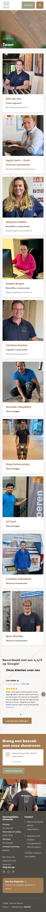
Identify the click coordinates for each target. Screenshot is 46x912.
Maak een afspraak (13, 771)
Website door (17, 907)
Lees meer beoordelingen (17, 721)
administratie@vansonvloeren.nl (22, 169)
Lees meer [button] (10, 707)
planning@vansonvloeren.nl (20, 231)
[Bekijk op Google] (25, 684)
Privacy (6, 907)
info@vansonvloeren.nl (18, 107)
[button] (3, 694)
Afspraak (28, 5)
